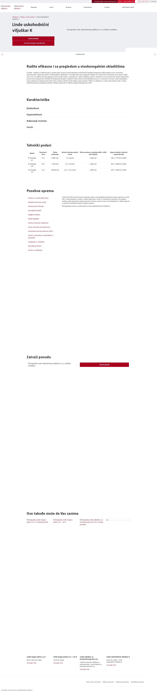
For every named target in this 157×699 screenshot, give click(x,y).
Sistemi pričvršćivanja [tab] (36, 206)
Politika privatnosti (108, 682)
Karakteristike (80, 54)
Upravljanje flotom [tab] (34, 246)
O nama (107, 7)
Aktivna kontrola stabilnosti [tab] (38, 223)
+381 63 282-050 (142, 1)
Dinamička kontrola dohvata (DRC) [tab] (40, 231)
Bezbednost (88, 7)
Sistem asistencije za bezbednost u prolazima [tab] (40, 237)
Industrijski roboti (128, 7)
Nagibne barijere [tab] (34, 215)
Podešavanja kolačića (122, 682)
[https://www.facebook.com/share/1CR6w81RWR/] (138, 689)
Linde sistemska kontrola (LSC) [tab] (39, 227)
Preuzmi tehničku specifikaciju (34, 43)
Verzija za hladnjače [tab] (35, 250)
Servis (51, 7)
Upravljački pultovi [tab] (34, 210)
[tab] (78, 108)
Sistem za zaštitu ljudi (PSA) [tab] (38, 198)
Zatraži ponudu (33, 38)
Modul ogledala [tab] (33, 219)
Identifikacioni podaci (137, 682)
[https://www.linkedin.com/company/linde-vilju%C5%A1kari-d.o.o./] (134, 689)
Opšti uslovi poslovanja (93, 682)
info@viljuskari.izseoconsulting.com (105, 1)
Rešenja (68, 7)
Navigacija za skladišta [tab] (36, 242)
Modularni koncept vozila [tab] (37, 202)
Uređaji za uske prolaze (27, 17)
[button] (78, 108)
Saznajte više (31, 663)
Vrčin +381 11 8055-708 (126, 1)
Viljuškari (34, 7)
